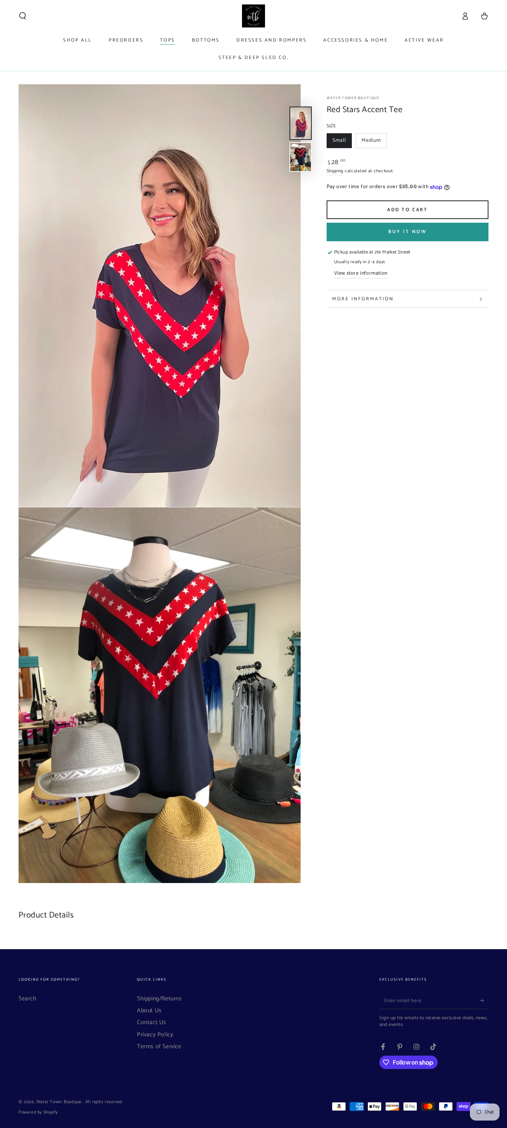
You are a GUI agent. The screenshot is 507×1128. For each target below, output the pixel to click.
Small (342, 142)
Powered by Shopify (38, 1112)
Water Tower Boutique (353, 98)
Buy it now (407, 232)
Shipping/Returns (159, 999)
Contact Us (151, 1022)
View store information (360, 273)
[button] (22, 16)
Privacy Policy (155, 1035)
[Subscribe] (484, 1001)
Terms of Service (159, 1047)
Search (28, 999)
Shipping (335, 171)
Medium (374, 142)
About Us (149, 1011)
